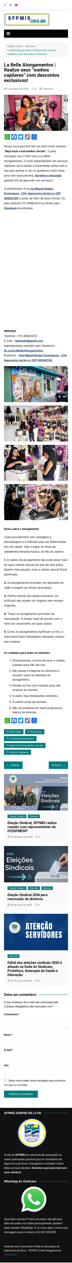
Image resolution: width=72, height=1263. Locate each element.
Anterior (15, 765)
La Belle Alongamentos (22, 738)
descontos (15, 731)
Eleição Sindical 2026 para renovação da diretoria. (28, 897)
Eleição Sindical (17, 816)
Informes (48, 88)
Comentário (11, 1014)
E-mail (8, 1049)
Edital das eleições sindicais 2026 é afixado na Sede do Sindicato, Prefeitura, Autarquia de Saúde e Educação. (35, 969)
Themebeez (10, 1254)
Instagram (10, 5)
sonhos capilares (19, 752)
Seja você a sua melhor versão (26, 745)
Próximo (56, 765)
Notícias (47, 888)
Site (6, 1065)
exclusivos (36, 731)
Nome (8, 1034)
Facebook (4, 5)
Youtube (16, 5)
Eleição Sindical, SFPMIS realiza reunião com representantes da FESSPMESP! (32, 827)
